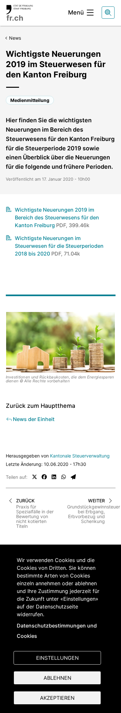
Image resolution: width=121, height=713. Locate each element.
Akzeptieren (57, 698)
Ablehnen (57, 678)
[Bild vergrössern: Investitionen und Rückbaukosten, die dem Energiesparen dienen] (61, 342)
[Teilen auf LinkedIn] (53, 476)
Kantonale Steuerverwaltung (80, 455)
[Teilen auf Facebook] (44, 476)
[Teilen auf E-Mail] (73, 476)
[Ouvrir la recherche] (108, 12)
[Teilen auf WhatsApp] (63, 476)
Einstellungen (57, 658)
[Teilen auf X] (34, 476)
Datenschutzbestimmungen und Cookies (57, 630)
